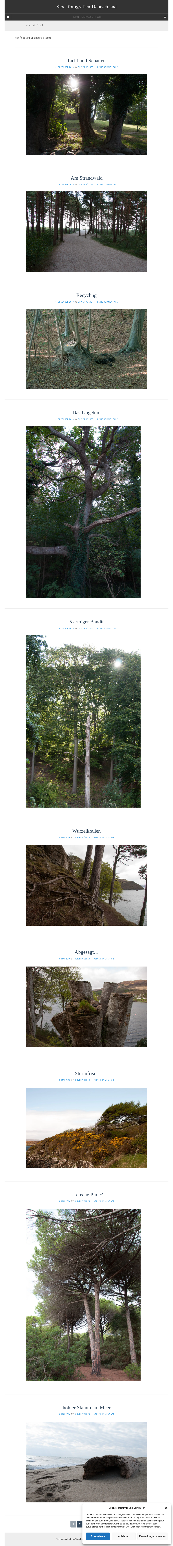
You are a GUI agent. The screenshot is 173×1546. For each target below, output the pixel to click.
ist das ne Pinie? (86, 1194)
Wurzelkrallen (86, 831)
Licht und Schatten (87, 60)
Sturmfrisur (86, 1073)
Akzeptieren (98, 1536)
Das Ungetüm (86, 412)
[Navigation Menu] (165, 17)
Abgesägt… (87, 952)
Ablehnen (123, 1536)
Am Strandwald (87, 178)
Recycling (86, 295)
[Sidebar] (8, 17)
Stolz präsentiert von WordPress (70, 1539)
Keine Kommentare (107, 67)
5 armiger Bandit (86, 621)
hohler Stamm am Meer (86, 1407)
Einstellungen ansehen (152, 1536)
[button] (166, 1507)
